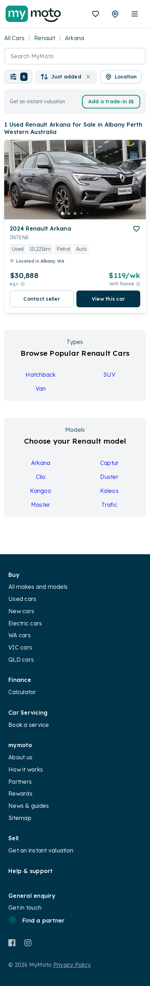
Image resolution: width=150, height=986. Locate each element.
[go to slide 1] (62, 213)
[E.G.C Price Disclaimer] (23, 283)
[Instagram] (27, 942)
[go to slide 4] (81, 213)
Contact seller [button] (41, 299)
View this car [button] (108, 299)
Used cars (22, 598)
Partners (20, 781)
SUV (109, 374)
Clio (41, 476)
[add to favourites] (136, 228)
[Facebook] (12, 942)
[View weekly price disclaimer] (138, 283)
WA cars (19, 635)
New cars (21, 611)
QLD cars (21, 659)
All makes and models (38, 586)
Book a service (28, 724)
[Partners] (115, 14)
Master (41, 504)
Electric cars (25, 623)
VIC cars (20, 647)
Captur (109, 462)
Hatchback (40, 374)
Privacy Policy (72, 964)
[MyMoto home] (33, 14)
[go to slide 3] (75, 213)
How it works (25, 769)
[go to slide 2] (68, 213)
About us (20, 757)
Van (41, 388)
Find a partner (43, 920)
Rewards (20, 793)
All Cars (14, 38)
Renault (44, 38)
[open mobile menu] (134, 14)
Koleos (109, 490)
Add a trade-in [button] (107, 101)
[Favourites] (95, 14)
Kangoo (40, 490)
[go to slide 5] (87, 213)
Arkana (41, 462)
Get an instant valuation (40, 850)
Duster (109, 476)
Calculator (22, 691)
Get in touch (25, 907)
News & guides (28, 805)
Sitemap (19, 817)
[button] (18, 77)
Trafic (109, 504)
